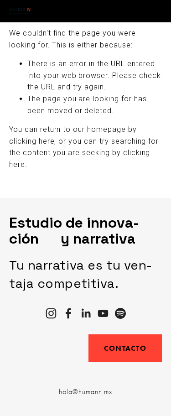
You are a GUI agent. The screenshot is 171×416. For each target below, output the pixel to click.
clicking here (31, 141)
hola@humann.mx (85, 391)
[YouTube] (103, 313)
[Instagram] (51, 313)
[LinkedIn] (85, 313)
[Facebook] (68, 313)
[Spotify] (120, 313)
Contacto (125, 348)
